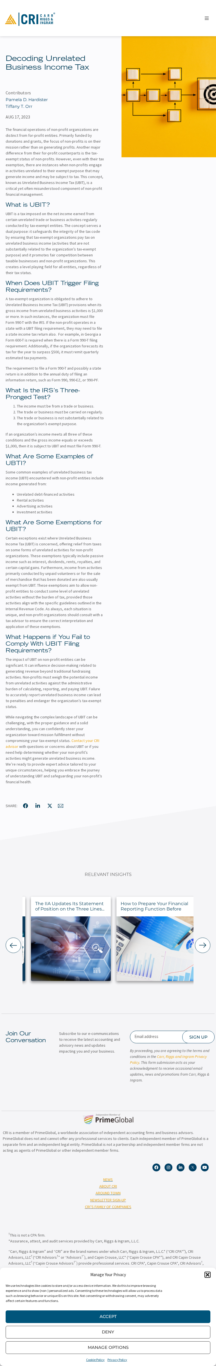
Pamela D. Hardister (27, 99)
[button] (207, 1275)
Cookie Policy (95, 1360)
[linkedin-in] (38, 806)
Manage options (108, 1347)
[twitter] (50, 806)
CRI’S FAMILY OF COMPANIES (108, 1206)
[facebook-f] (26, 806)
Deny (108, 1332)
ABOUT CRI (108, 1186)
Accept (108, 1316)
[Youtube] (205, 1167)
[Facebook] (156, 1167)
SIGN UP (198, 1037)
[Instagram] (168, 1167)
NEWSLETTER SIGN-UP (108, 1200)
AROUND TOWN (108, 1193)
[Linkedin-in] (180, 1167)
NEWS (108, 1179)
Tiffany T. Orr (19, 106)
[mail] (61, 806)
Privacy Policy (117, 1360)
